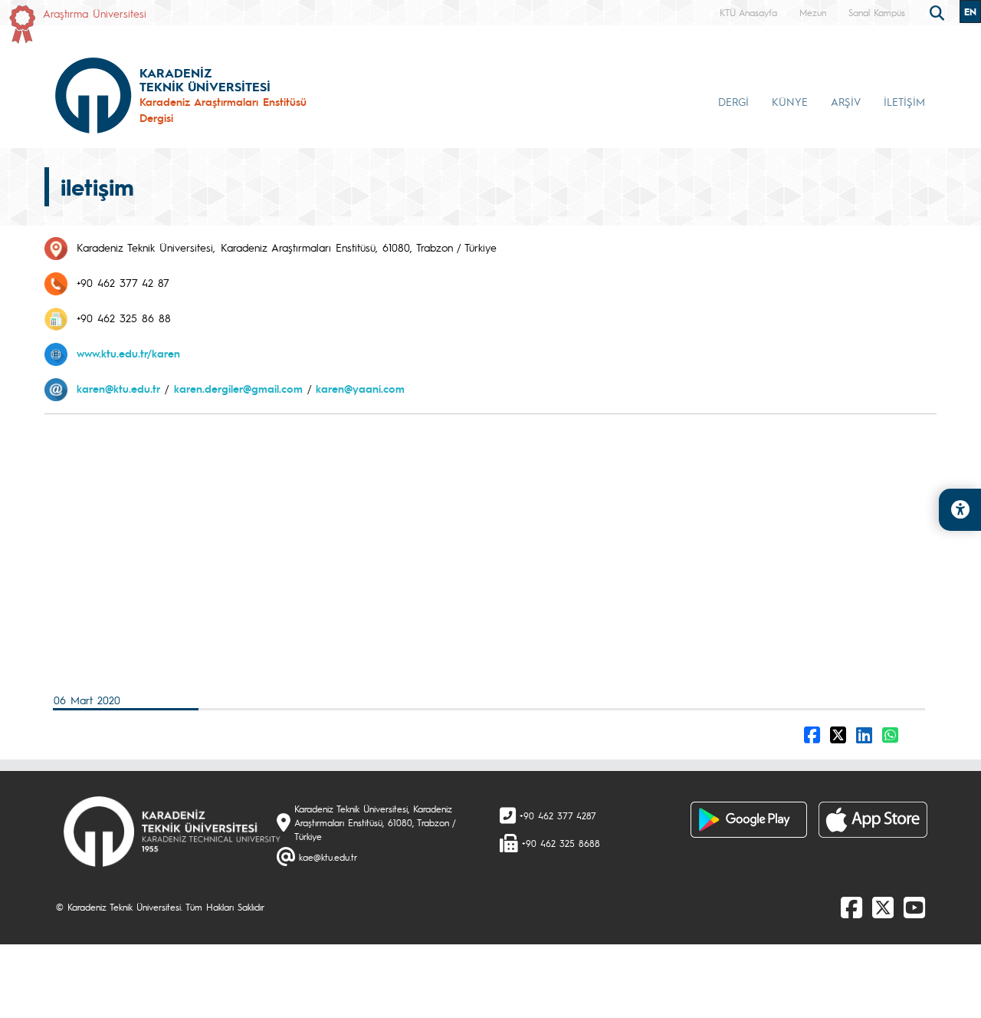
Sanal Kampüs (876, 12)
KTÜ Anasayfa (748, 12)
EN (970, 11)
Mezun (812, 12)
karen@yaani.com (360, 388)
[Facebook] (851, 907)
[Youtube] (914, 907)
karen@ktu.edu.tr (118, 388)
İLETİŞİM (904, 101)
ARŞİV (846, 101)
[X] (883, 907)
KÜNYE (790, 101)
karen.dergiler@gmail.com (238, 388)
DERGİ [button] (733, 101)
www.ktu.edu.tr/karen (128, 353)
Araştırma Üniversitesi (94, 13)
